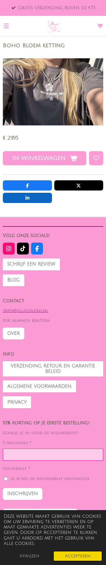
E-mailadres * (17, 443)
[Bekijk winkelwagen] (100, 26)
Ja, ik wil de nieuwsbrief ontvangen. (50, 479)
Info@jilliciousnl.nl (25, 311)
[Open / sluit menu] (6, 26)
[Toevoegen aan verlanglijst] (96, 158)
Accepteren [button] (77, 556)
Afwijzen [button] (29, 556)
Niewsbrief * (16, 468)
